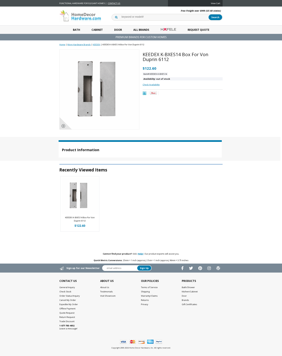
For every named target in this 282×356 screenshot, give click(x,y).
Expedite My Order (68, 304)
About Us (104, 287)
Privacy (144, 304)
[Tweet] (144, 94)
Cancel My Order (67, 300)
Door (118, 30)
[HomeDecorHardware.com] (80, 15)
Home (62, 44)
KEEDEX (96, 44)
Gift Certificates (189, 304)
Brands (185, 300)
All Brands (141, 30)
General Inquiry (67, 287)
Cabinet (97, 30)
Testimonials (106, 291)
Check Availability (151, 84)
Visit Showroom (108, 295)
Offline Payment (67, 308)
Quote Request (66, 312)
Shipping (145, 291)
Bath (76, 30)
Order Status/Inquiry (69, 295)
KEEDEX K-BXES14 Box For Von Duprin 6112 (80, 219)
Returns (145, 300)
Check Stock (65, 291)
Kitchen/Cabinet (190, 291)
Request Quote (198, 30)
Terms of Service (149, 287)
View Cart (215, 3)
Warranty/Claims (149, 295)
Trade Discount (66, 321)
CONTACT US (114, 3)
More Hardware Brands (79, 44)
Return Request (67, 317)
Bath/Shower (188, 287)
